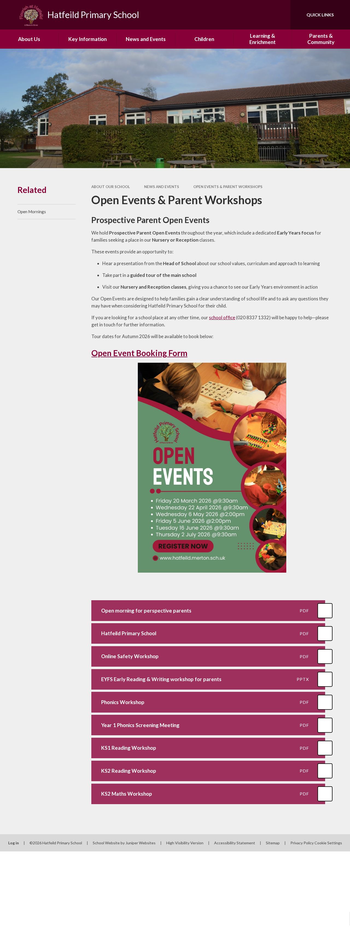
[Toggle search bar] (281, 15)
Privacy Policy (302, 842)
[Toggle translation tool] (263, 15)
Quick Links (320, 14)
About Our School (110, 186)
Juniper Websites (141, 842)
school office (222, 317)
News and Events (161, 186)
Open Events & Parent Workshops (227, 186)
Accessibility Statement (234, 842)
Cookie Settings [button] (328, 842)
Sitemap (273, 842)
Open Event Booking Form (139, 353)
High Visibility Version (184, 842)
